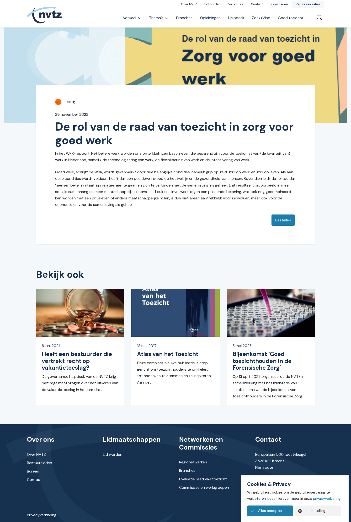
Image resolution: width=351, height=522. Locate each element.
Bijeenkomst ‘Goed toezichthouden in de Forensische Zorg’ (262, 361)
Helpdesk (236, 17)
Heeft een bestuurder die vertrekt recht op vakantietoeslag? (77, 361)
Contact (257, 4)
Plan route (264, 467)
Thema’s (156, 17)
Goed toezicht (290, 17)
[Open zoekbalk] (317, 18)
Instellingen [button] (320, 510)
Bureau (33, 471)
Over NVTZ (189, 4)
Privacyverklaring (41, 514)
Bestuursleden (39, 462)
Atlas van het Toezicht (167, 354)
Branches (184, 17)
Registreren (279, 4)
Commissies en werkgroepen (204, 487)
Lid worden (212, 4)
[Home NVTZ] (44, 18)
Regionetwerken (193, 462)
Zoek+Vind (261, 17)
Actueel (129, 17)
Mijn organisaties (308, 4)
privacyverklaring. (327, 498)
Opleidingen (210, 17)
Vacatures (235, 4)
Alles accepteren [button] (272, 510)
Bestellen (283, 220)
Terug (70, 101)
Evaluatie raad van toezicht (203, 479)
